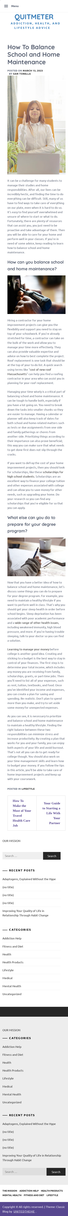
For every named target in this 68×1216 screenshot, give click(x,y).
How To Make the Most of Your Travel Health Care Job (22, 813)
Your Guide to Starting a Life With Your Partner (51, 813)
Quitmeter (34, 16)
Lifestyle (28, 788)
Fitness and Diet (12, 946)
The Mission (9, 1190)
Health (6, 954)
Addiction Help (11, 938)
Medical (7, 978)
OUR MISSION (11, 840)
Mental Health (11, 986)
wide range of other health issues (36, 622)
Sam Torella (22, 73)
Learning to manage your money (28, 649)
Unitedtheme (24, 1211)
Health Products (12, 962)
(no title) (8, 887)
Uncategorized (11, 994)
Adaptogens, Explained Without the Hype (29, 879)
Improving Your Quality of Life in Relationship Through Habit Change (25, 913)
